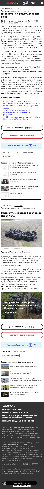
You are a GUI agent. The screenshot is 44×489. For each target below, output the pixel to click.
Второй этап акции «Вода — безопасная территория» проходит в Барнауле (23, 386)
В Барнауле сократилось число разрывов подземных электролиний (24, 166)
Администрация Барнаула (11, 248)
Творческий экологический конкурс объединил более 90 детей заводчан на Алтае (25, 379)
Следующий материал (21, 483)
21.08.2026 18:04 (7, 206)
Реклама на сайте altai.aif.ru (15, 413)
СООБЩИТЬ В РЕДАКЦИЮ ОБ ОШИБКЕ (18, 421)
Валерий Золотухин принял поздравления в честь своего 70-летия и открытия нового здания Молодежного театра (21, 104)
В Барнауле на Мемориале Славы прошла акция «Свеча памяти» (24, 393)
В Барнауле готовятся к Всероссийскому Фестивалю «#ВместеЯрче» (22, 118)
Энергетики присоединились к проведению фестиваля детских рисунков (18, 112)
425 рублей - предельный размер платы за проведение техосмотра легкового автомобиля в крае (24, 188)
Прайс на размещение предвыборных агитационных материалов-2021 (19, 417)
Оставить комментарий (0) (22, 136)
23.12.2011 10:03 (6, 9)
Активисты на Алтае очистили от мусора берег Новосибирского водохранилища (23, 365)
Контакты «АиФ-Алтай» (12, 410)
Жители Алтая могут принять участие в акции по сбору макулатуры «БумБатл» (25, 372)
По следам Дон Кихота (17, 193)
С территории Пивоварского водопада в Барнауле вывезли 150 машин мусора (20, 305)
